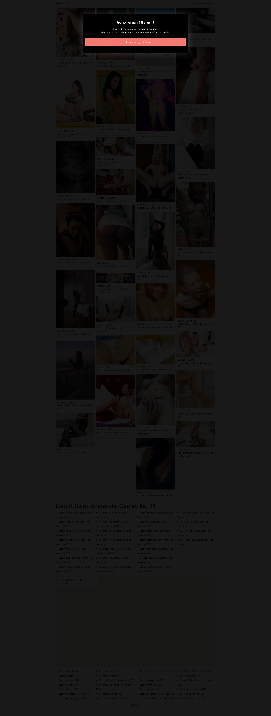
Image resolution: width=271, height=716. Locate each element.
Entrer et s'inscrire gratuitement (135, 42)
